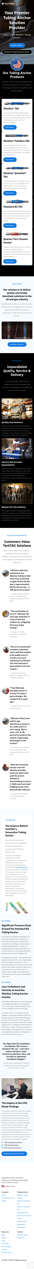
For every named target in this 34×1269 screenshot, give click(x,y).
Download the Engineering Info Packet (16, 52)
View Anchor (9, 127)
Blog (3, 1235)
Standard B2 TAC (22, 1213)
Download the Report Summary (13, 1154)
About (4, 1195)
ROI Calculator (6, 1247)
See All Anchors (26, 265)
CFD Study (5, 1244)
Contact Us (20, 1238)
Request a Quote (16, 45)
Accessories (21, 1227)
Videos (4, 1238)
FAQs (3, 1241)
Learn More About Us (16, 344)
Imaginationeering (21, 867)
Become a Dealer (22, 1235)
